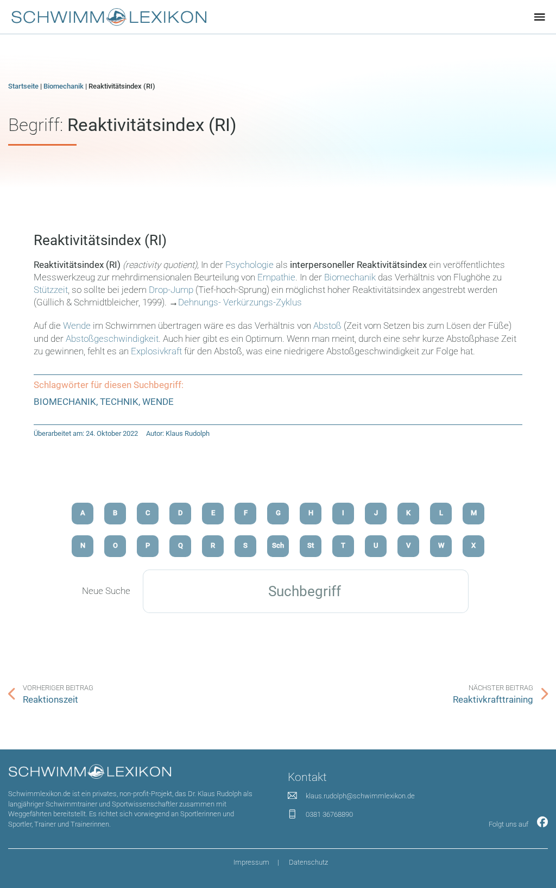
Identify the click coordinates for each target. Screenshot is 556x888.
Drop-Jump (171, 290)
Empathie (276, 277)
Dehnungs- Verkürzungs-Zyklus (240, 302)
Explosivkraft (156, 351)
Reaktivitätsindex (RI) (100, 240)
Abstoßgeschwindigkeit (112, 339)
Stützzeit (51, 290)
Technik (119, 402)
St (310, 545)
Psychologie (249, 265)
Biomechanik (63, 86)
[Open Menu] (539, 17)
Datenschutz (308, 862)
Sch (278, 545)
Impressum (251, 862)
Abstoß (328, 326)
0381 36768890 (329, 814)
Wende (78, 326)
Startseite (23, 86)
